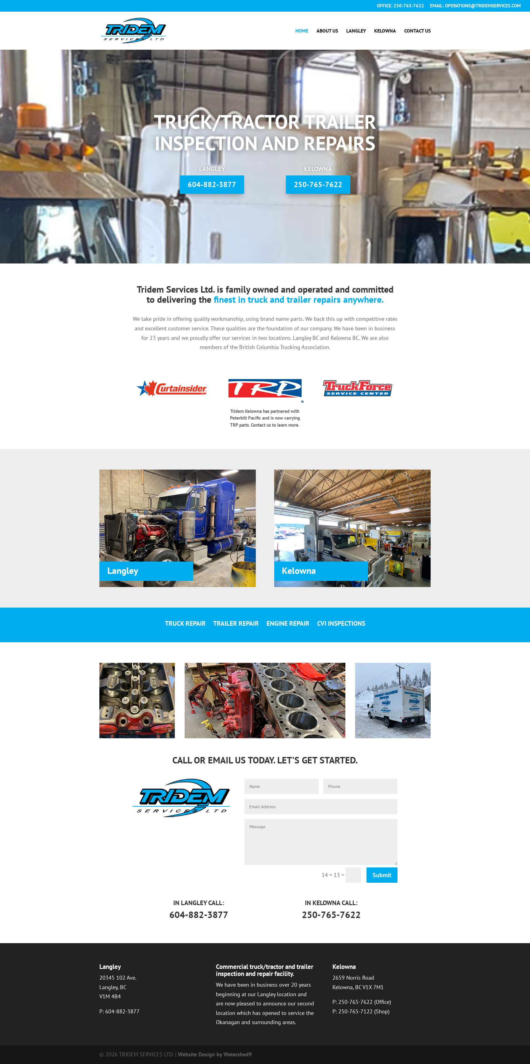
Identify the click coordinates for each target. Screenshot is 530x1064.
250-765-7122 (355, 1011)
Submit (382, 875)
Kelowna (385, 31)
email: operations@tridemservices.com (475, 6)
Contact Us (417, 31)
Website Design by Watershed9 (215, 1054)
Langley (356, 31)
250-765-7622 (318, 184)
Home (301, 31)
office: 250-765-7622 (400, 6)
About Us (327, 31)
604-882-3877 (212, 184)
